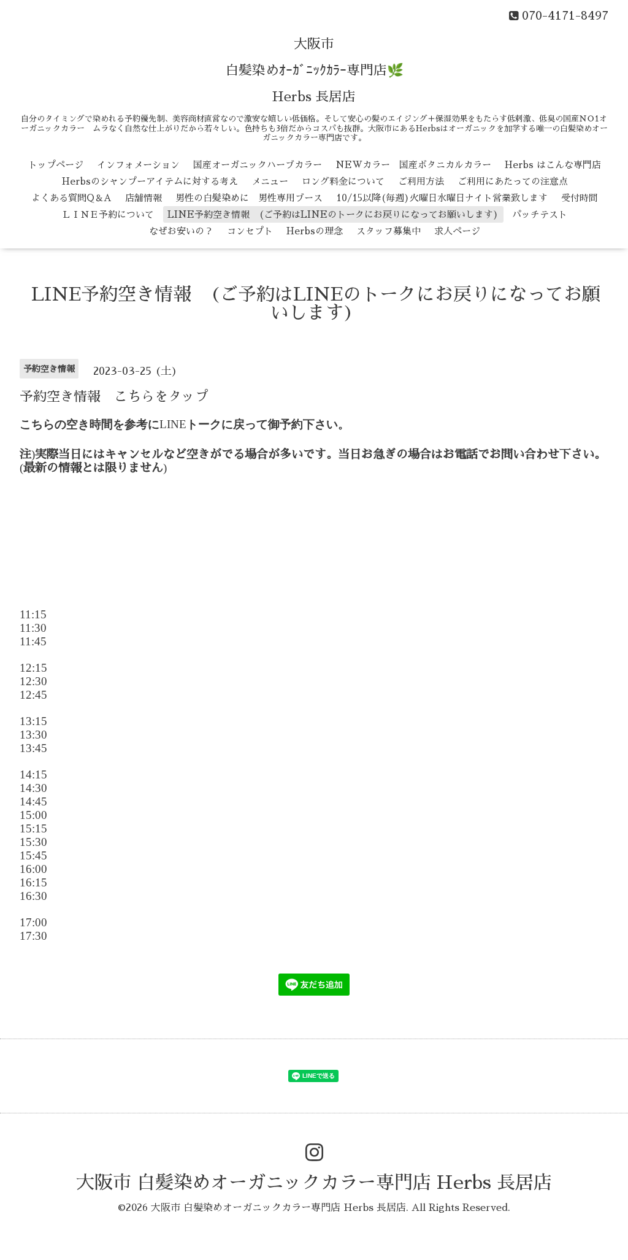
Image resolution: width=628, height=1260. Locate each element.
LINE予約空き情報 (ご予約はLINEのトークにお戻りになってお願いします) (333, 214)
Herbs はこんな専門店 (553, 164)
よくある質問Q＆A (71, 197)
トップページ (55, 164)
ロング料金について (343, 181)
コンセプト (250, 231)
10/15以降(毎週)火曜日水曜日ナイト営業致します (442, 197)
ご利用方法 (421, 181)
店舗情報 (143, 197)
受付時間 (579, 197)
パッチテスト (539, 214)
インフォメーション (138, 164)
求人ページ (457, 231)
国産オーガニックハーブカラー (257, 164)
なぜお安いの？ (181, 231)
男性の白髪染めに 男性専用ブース (249, 197)
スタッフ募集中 (388, 231)
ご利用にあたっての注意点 (513, 181)
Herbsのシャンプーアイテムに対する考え (150, 181)
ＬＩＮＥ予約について (108, 214)
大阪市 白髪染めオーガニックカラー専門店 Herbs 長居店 (314, 1183)
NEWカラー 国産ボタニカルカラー (413, 164)
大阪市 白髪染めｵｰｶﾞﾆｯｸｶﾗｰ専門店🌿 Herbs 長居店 (314, 70)
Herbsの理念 (314, 231)
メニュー (269, 181)
